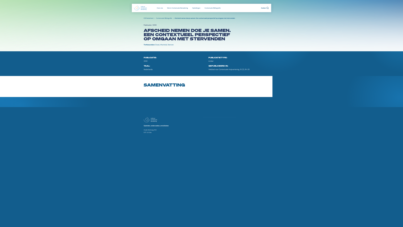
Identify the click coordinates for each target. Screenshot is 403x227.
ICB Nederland (148, 18)
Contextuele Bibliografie (213, 8)
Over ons (160, 8)
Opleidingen (196, 8)
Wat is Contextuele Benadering (177, 8)
